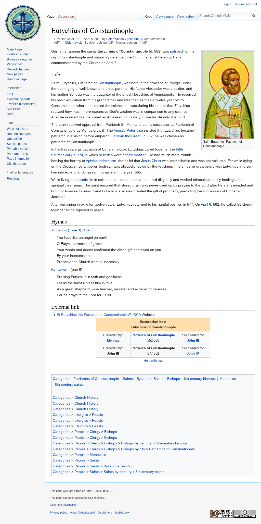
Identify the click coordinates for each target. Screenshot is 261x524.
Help (10, 114)
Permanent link (17, 154)
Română (13, 178)
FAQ (10, 94)
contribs (133, 39)
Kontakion (59, 269)
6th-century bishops (200, 379)
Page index (15, 64)
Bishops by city (133, 449)
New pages (15, 74)
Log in (227, 4)
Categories (61, 379)
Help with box (153, 360)
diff (57, 42)
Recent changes (18, 69)
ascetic (82, 180)
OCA (137, 315)
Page (50, 16)
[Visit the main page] (22, 20)
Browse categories (20, 59)
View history (186, 16)
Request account (245, 4)
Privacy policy (58, 512)
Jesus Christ (151, 161)
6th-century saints (69, 384)
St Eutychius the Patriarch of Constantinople (92, 315)
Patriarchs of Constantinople (96, 379)
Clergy (95, 432)
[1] (84, 230)
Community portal (19, 99)
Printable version (18, 149)
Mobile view (122, 512)
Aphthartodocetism (101, 161)
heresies (106, 155)
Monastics (227, 379)
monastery (131, 117)
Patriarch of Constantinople (153, 335)
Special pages (17, 144)
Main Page (14, 49)
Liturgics (81, 415)
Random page (17, 79)
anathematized (135, 155)
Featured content (18, 54)
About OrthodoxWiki (82, 512)
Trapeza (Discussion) (21, 104)
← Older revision (72, 42)
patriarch (177, 51)
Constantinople (110, 83)
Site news (13, 109)
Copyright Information (63, 504)
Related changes (19, 134)
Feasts (97, 415)
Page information (19, 158)
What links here (17, 129)
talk (123, 39)
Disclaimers (105, 512)
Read (148, 16)
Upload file (14, 139)
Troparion (59, 230)
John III (193, 340)
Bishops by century (136, 443)
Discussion (66, 16)
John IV (193, 353)
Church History (86, 397)
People (80, 432)
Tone (73, 230)
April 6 (111, 63)
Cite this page (16, 164)
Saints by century (118, 472)
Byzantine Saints (150, 379)
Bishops (173, 379)
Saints (128, 379)
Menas (131, 124)
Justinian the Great (125, 136)
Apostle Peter (124, 130)
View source (164, 16)
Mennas (113, 340)
